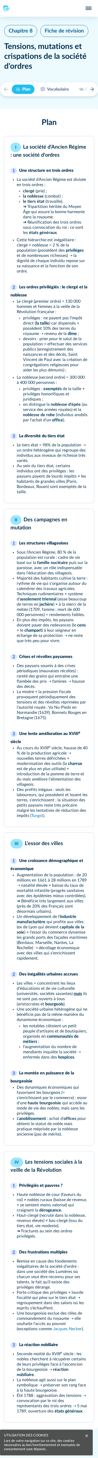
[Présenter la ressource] (83, 147)
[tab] (23, 89)
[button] (49, 122)
